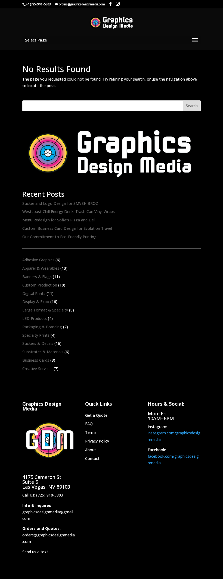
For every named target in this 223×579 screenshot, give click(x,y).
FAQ (89, 423)
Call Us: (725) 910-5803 (42, 495)
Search (192, 105)
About (90, 449)
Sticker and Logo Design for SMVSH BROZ (60, 203)
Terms (91, 432)
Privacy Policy (97, 441)
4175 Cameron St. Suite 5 (42, 479)
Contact (92, 458)
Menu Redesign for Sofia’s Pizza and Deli (58, 219)
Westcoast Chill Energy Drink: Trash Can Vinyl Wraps (68, 211)
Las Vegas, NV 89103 (46, 486)
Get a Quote (96, 415)
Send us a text (35, 551)
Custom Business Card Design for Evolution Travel (67, 228)
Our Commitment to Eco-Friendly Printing (59, 236)
